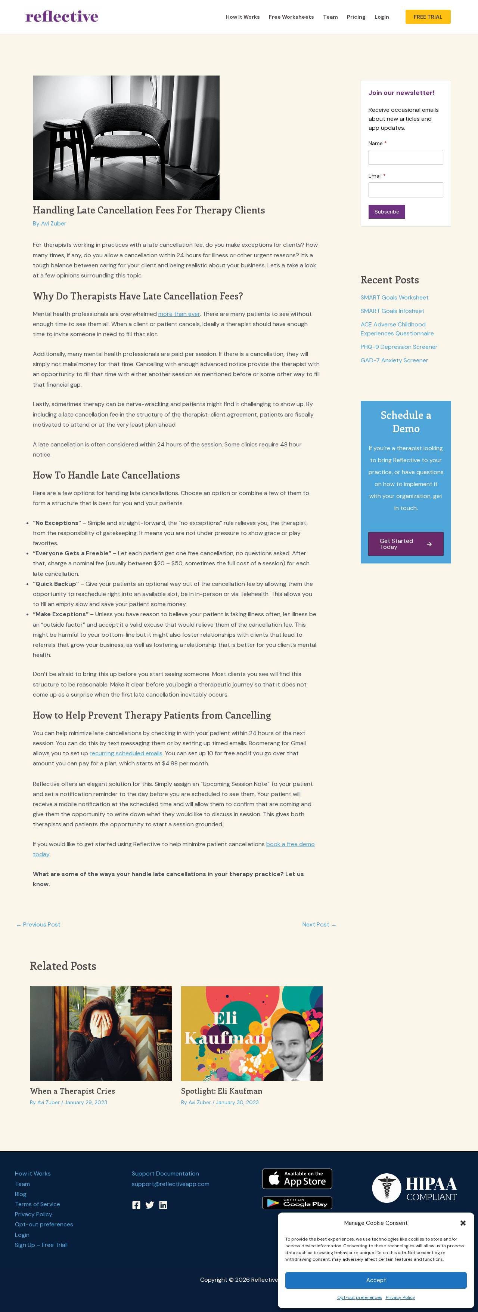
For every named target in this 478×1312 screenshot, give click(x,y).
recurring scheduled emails (126, 753)
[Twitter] (149, 1205)
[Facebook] (136, 1205)
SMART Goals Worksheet (395, 297)
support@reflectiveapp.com (170, 1184)
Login (382, 16)
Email (376, 175)
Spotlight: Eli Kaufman (222, 1090)
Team (330, 16)
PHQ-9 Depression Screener (399, 347)
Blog (21, 1194)
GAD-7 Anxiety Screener (394, 360)
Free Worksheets (291, 16)
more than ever (179, 314)
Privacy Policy (400, 1297)
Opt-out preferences (359, 1297)
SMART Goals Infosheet (393, 311)
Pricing (356, 16)
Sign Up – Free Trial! (41, 1245)
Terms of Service (37, 1204)
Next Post (319, 925)
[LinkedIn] (163, 1205)
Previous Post (38, 925)
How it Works (243, 16)
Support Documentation (165, 1173)
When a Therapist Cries (72, 1090)
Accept (376, 1280)
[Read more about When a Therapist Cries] (101, 1033)
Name (376, 143)
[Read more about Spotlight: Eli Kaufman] (252, 1033)
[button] (463, 1223)
